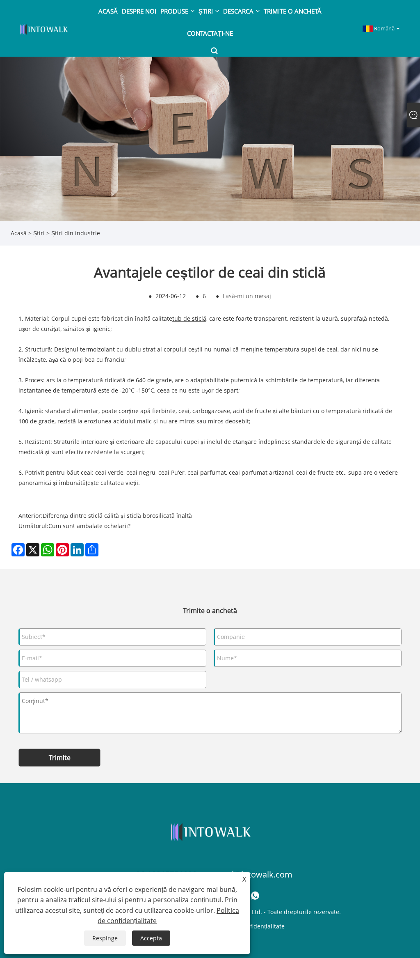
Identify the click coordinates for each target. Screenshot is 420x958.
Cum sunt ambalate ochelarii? (89, 526)
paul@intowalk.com (254, 874)
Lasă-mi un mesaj (247, 296)
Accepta (151, 938)
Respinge (105, 938)
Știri (39, 233)
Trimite (60, 757)
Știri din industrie (75, 233)
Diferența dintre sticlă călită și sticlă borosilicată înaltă (117, 515)
